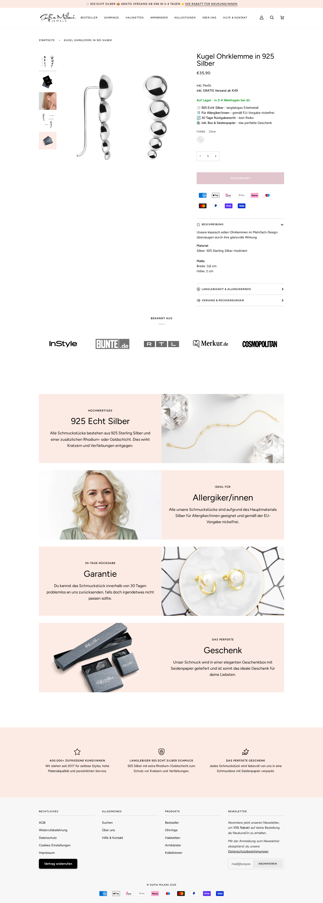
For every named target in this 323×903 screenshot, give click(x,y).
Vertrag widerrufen (58, 864)
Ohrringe (171, 830)
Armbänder (173, 845)
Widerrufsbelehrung (53, 830)
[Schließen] (309, 848)
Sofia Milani (159, 884)
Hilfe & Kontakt (112, 838)
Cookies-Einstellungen (55, 845)
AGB (42, 823)
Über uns (108, 830)
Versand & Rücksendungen (223, 300)
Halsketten (172, 838)
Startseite (47, 40)
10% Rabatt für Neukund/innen (211, 3)
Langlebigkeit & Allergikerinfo (226, 289)
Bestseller (172, 823)
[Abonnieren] (303, 884)
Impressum (47, 853)
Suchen (107, 823)
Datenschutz (48, 838)
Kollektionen (173, 853)
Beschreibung (213, 224)
